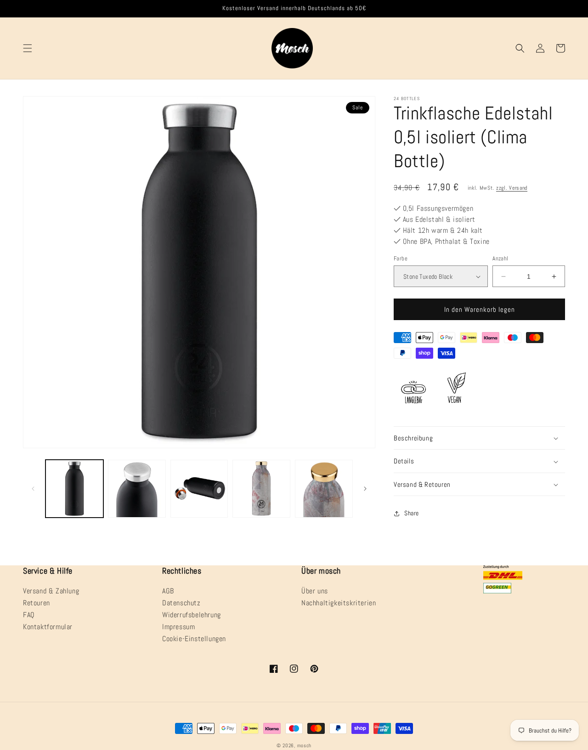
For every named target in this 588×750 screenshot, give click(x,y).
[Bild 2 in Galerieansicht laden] (137, 489)
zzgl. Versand (511, 188)
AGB (168, 591)
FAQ (29, 615)
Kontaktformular (48, 627)
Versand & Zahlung (51, 591)
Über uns (314, 591)
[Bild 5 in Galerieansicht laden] (324, 489)
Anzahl (500, 258)
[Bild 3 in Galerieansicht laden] (199, 489)
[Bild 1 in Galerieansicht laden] (74, 489)
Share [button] (411, 513)
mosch (304, 745)
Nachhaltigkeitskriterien (338, 603)
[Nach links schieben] (33, 489)
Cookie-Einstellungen (194, 638)
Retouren (36, 603)
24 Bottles (407, 99)
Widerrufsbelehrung (191, 615)
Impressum (178, 627)
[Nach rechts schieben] (365, 489)
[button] (27, 48)
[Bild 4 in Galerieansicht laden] (261, 489)
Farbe (400, 258)
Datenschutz (181, 603)
